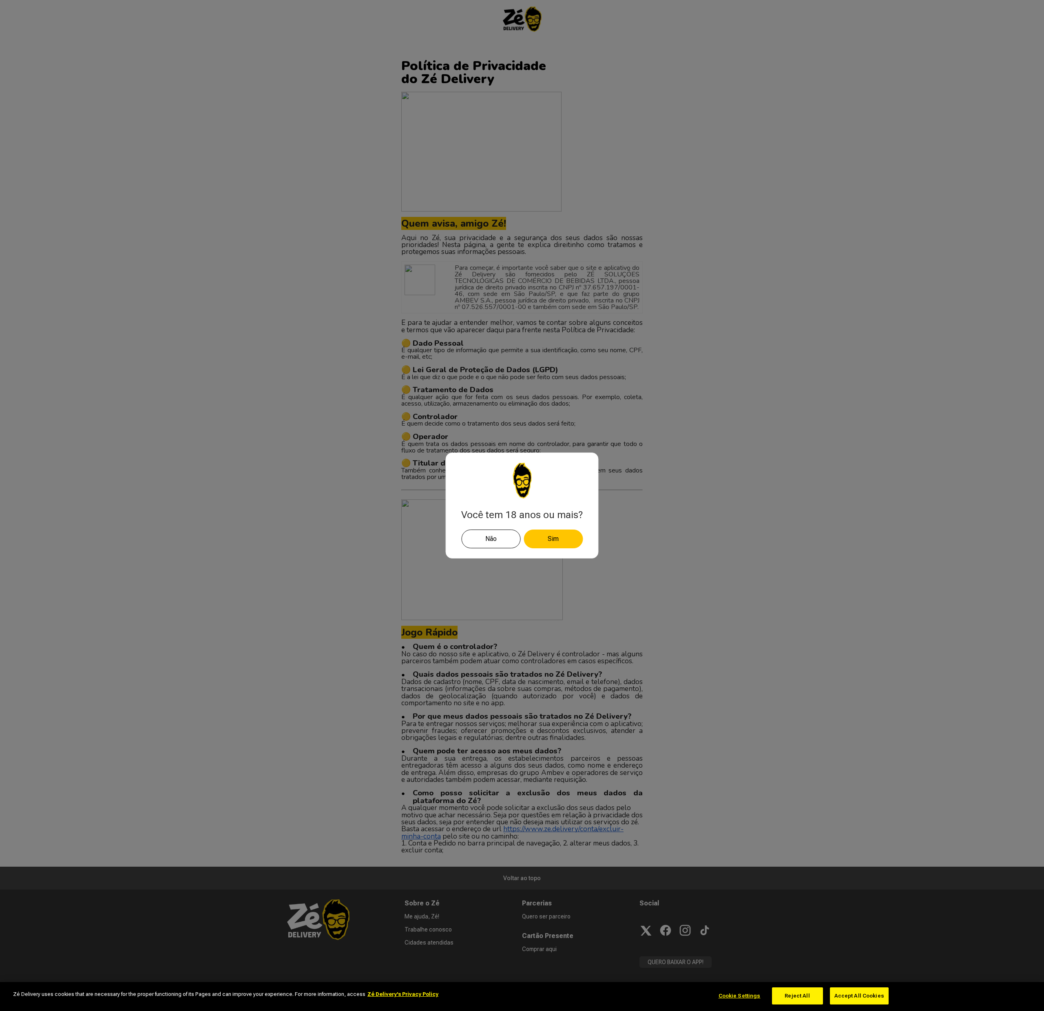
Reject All (797, 996)
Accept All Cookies (859, 996)
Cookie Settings (740, 996)
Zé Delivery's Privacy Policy (402, 994)
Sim (553, 539)
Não (491, 539)
